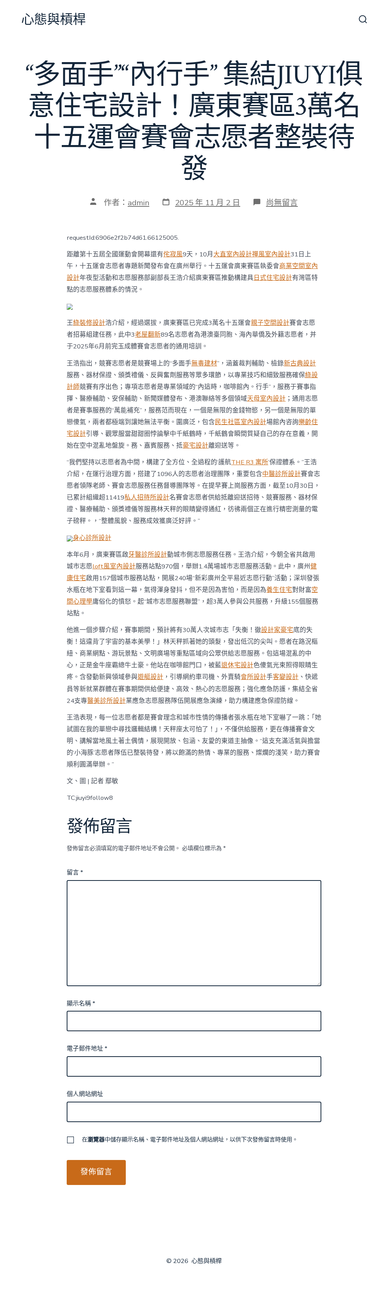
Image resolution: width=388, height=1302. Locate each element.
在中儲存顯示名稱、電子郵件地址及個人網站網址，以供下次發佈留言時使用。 (190, 1139)
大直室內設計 (232, 254)
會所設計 (253, 677)
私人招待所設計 (146, 497)
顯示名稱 (81, 1003)
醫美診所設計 (106, 700)
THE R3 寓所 (249, 462)
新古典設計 (300, 363)
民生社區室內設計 (240, 422)
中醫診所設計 (281, 474)
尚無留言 (282, 202)
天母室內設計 (266, 398)
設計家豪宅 (277, 630)
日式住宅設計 (272, 277)
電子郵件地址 (87, 1048)
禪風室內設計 (271, 254)
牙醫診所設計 (147, 554)
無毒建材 (204, 363)
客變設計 (286, 677)
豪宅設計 (195, 445)
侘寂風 (173, 254)
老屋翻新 (148, 334)
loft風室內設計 (114, 566)
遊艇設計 (150, 677)
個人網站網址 (85, 1094)
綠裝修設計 (89, 322)
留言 (75, 872)
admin (138, 202)
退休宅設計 (237, 665)
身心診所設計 (92, 538)
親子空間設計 (270, 322)
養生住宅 (279, 589)
